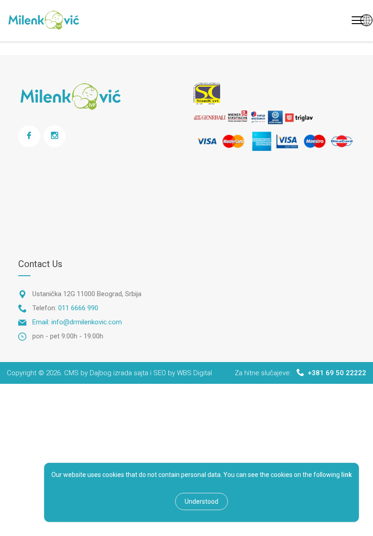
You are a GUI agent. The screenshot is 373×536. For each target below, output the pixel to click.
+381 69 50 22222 (336, 373)
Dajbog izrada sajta (119, 373)
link (346, 474)
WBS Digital (194, 373)
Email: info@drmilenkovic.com (77, 322)
